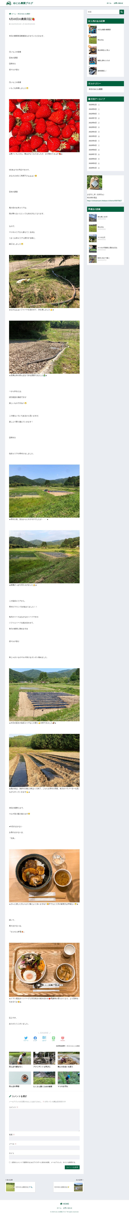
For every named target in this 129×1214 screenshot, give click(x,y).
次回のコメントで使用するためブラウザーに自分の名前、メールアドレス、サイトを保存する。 (44, 1162)
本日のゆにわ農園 (73, 1046)
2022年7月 (94, 118)
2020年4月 (94, 168)
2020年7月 (94, 154)
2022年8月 (94, 114)
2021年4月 (94, 141)
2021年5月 (94, 136)
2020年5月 (94, 163)
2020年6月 (94, 159)
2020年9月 (94, 145)
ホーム (109, 3)
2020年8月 (94, 150)
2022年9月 (94, 109)
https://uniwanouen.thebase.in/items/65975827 (104, 201)
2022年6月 (94, 123)
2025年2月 (94, 105)
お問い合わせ (118, 3)
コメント (13, 1107)
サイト (11, 1153)
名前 (12, 1135)
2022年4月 (94, 132)
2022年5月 (94, 127)
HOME (65, 1204)
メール (12, 1144)
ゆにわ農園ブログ (22, 3)
